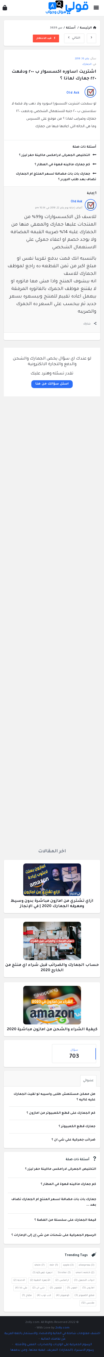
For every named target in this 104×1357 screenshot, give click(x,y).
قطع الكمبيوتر (84, 1295)
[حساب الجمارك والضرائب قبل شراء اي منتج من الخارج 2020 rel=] (52, 942)
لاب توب (44, 1295)
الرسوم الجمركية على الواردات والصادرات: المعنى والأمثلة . (52, 1344)
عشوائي (88, 1080)
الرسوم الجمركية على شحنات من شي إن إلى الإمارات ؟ (53, 1235)
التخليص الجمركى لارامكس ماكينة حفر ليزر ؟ (54, 155)
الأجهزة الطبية (40, 1280)
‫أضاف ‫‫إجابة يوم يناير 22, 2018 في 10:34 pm (58, 208)
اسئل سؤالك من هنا (51, 384)
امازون (88, 1288)
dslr (54, 1265)
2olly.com (62, 1328)
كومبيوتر (62, 1295)
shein (40, 1265)
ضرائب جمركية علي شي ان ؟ (73, 1140)
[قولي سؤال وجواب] (66, 8)
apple (68, 1265)
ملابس (87, 1303)
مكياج (27, 1295)
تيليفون (56, 1288)
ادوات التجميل (84, 1280)
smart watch (85, 1272)
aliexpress (86, 1265)
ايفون (72, 1288)
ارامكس (62, 1280)
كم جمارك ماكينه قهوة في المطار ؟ (62, 165)
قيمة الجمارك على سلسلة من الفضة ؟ (65, 1220)
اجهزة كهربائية (43, 1272)
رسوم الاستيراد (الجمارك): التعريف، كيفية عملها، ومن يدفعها (52, 1350)
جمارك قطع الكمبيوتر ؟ (77, 1126)
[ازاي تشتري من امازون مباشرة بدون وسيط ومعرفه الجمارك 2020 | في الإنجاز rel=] (52, 881)
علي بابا (21, 1288)
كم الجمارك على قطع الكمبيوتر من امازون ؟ (61, 1113)
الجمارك (87, 64)
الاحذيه (19, 1280)
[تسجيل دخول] (5, 9)
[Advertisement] (52, 620)
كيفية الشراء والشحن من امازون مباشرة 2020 (52, 1029)
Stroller (64, 1272)
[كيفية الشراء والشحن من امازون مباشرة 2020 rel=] (52, 1007)
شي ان (38, 1288)
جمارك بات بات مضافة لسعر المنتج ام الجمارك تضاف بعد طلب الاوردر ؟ (56, 176)
